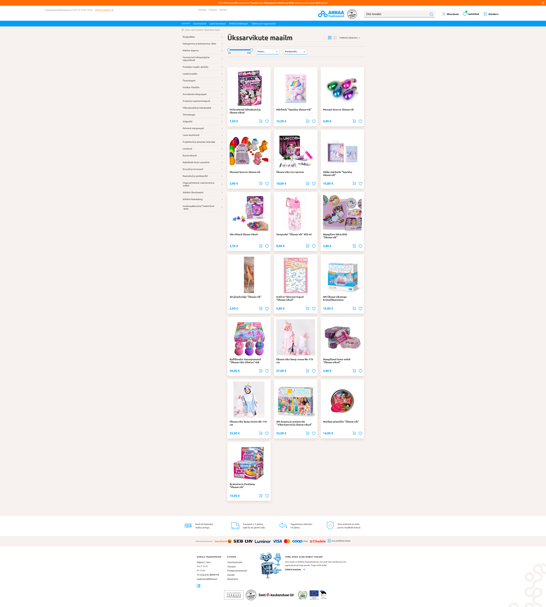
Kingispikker (189, 36)
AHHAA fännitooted (193, 192)
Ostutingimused (234, 562)
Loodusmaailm (190, 73)
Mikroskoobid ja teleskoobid (197, 107)
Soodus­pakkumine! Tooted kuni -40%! (198, 207)
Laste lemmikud (217, 23)
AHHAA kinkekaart (238, 23)
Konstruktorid (190, 155)
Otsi (431, 14)
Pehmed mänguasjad (193, 128)
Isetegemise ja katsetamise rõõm (199, 43)
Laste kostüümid (191, 135)
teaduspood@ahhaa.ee (207, 579)
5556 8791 (204, 575)
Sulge (543, 3)
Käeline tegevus (191, 50)
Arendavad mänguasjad (194, 94)
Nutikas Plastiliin (191, 87)
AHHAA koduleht (102, 10)
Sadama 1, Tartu (204, 562)
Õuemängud (189, 80)
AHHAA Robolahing (193, 199)
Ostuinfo (202, 10)
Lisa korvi (260, 121)
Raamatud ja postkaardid (195, 176)
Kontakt (223, 10)
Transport (213, 10)
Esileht (183, 30)
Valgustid (187, 121)
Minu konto (453, 14)
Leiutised (187, 148)
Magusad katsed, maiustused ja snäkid (198, 184)
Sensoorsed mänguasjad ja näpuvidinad (196, 58)
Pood (187, 30)
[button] (267, 121)
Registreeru (232, 579)
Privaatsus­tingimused (237, 570)
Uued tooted (199, 23)
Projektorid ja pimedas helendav (199, 142)
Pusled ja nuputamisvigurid (196, 101)
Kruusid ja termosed (193, 169)
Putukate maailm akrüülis (195, 67)
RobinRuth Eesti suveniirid (196, 162)
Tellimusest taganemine (263, 23)
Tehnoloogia (189, 114)
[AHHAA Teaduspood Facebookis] (212, 586)
